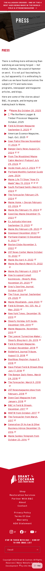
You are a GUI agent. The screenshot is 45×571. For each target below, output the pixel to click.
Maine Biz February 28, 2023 (23, 229)
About (22, 502)
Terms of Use (22, 516)
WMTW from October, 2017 (22, 413)
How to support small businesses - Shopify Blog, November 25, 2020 (22, 279)
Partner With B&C (22, 499)
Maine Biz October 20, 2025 (26, 110)
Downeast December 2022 (22, 233)
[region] (22, 5)
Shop (23, 491)
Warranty (22, 520)
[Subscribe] (37, 550)
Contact (22, 506)
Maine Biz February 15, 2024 (23, 210)
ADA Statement (22, 523)
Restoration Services (22, 495)
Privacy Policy (22, 512)
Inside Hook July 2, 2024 (21, 168)
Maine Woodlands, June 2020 (24, 302)
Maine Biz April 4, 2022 (21, 260)
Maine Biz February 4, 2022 (23, 271)
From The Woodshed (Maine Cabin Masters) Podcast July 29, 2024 (23, 160)
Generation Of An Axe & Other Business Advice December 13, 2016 (24, 428)
